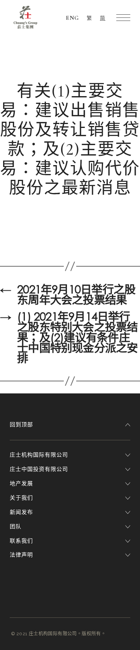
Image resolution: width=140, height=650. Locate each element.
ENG (72, 17)
